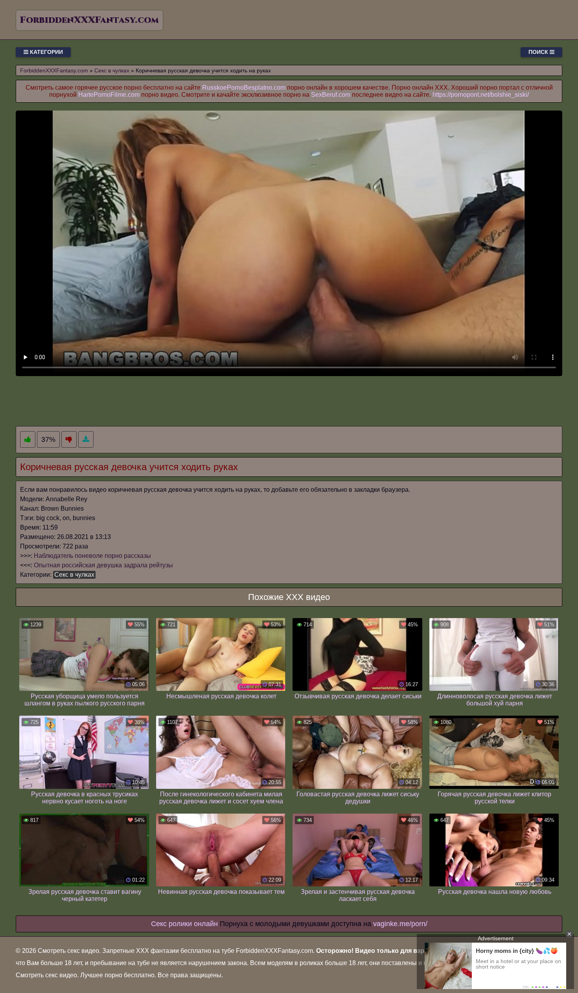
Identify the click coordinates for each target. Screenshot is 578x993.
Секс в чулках (74, 574)
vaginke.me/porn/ (400, 924)
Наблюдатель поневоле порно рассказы (92, 555)
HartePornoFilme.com (109, 94)
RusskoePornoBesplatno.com (243, 87)
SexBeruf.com (330, 94)
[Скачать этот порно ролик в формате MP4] (86, 439)
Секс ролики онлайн (184, 924)
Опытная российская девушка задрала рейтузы (103, 565)
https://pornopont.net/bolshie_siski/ (481, 94)
